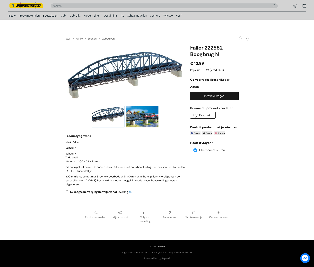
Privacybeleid (158, 252)
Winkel (79, 38)
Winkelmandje (193, 217)
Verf (178, 15)
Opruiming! (111, 15)
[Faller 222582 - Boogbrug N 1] (142, 116)
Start (68, 38)
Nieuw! (12, 15)
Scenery (155, 15)
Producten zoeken (95, 217)
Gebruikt (75, 15)
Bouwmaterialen (29, 15)
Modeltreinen (92, 15)
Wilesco (168, 15)
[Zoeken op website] (274, 5)
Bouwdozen (50, 15)
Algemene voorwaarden (135, 252)
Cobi (63, 15)
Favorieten (169, 217)
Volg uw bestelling (145, 219)
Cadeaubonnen (218, 217)
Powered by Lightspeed (157, 258)
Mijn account (120, 217)
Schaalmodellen (137, 15)
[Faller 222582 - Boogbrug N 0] (108, 116)
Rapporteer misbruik (180, 252)
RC (122, 15)
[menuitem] (241, 38)
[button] (26, 6)
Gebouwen (108, 38)
